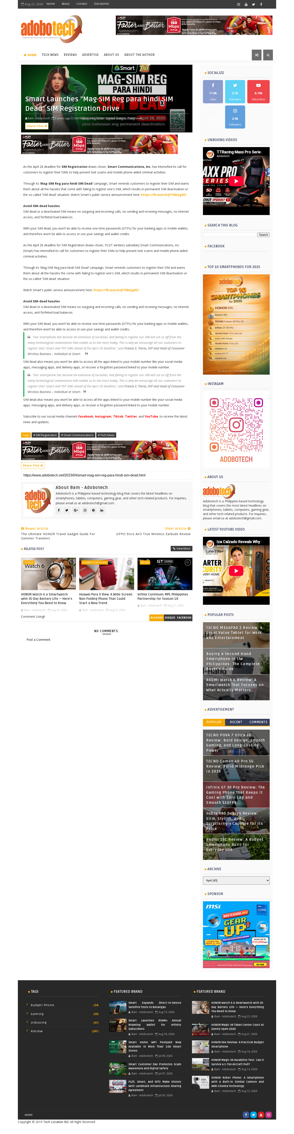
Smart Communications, (111, 118)
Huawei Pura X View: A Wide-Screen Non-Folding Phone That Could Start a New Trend (105, 598)
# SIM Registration (45, 435)
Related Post (34, 549)
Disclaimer (101, 4)
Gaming (37, 1014)
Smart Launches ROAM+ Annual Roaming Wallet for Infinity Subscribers (154, 1025)
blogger (156, 617)
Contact (81, 4)
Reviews (70, 55)
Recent (236, 722)
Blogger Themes (181, 1129)
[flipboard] (268, 4)
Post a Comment (38, 640)
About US (111, 55)
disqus (170, 617)
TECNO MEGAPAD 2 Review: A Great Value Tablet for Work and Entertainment (234, 633)
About (66, 4)
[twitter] (253, 4)
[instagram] (238, 4)
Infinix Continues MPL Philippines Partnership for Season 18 (163, 596)
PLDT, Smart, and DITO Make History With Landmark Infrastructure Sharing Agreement (154, 1086)
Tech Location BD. (56, 1122)
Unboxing (39, 1022)
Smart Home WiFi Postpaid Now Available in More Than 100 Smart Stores (154, 1046)
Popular (214, 722)
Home (50, 4)
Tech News (50, 55)
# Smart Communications (77, 435)
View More (183, 548)
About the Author (139, 55)
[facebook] (261, 4)
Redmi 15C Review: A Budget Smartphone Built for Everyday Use (234, 844)
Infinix (145, 562)
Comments (258, 722)
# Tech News (106, 435)
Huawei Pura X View (95, 562)
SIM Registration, (85, 118)
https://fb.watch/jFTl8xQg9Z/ (164, 195)
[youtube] (246, 4)
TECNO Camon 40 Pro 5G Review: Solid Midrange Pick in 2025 (235, 766)
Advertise (90, 55)
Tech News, (135, 118)
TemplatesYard (137, 1129)
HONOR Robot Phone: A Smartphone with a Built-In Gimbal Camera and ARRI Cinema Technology (237, 1082)
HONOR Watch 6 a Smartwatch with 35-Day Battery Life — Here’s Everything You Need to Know (46, 598)
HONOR (29, 562)
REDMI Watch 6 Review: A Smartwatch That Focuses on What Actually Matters (235, 685)
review (37, 1031)
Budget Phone (42, 1005)
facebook (184, 617)
